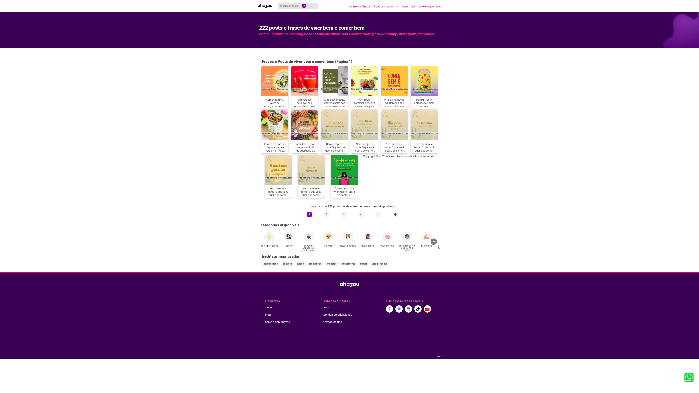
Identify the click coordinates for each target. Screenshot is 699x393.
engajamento (348, 264)
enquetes (331, 264)
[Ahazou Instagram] (389, 309)
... (378, 214)
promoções (315, 264)
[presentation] (434, 242)
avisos (300, 264)
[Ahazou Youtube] (427, 309)
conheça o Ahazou (360, 6)
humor (363, 264)
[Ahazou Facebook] (399, 309)
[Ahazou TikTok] (418, 309)
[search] (304, 6)
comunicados (271, 264)
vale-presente (379, 264)
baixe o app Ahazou (429, 6)
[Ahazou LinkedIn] (408, 309)
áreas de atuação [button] (384, 6)
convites (287, 264)
